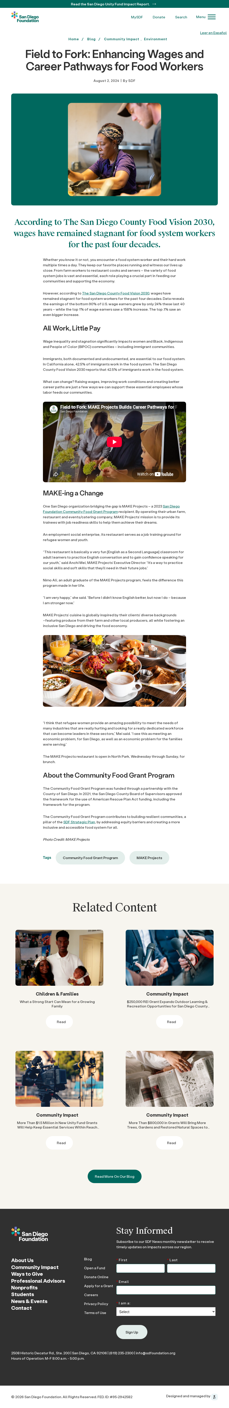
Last (172, 1259)
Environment (155, 39)
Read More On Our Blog (114, 1176)
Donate (159, 17)
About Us (22, 1260)
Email (122, 1281)
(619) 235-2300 (121, 1352)
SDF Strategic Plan (79, 821)
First (121, 1259)
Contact (21, 1307)
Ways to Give (27, 1273)
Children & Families (57, 994)
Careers (91, 1294)
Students (22, 1294)
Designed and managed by (188, 1395)
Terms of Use (95, 1312)
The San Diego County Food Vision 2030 (115, 293)
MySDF (137, 17)
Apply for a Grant (98, 1285)
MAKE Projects (149, 857)
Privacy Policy (96, 1303)
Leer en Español (213, 32)
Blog (88, 1259)
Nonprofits (24, 1287)
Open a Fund (94, 1267)
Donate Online (96, 1276)
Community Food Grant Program (90, 857)
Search (181, 17)
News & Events (29, 1301)
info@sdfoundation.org (155, 1352)
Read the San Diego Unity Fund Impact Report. (111, 4)
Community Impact (121, 39)
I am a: (123, 1303)
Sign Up (131, 1332)
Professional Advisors (38, 1280)
